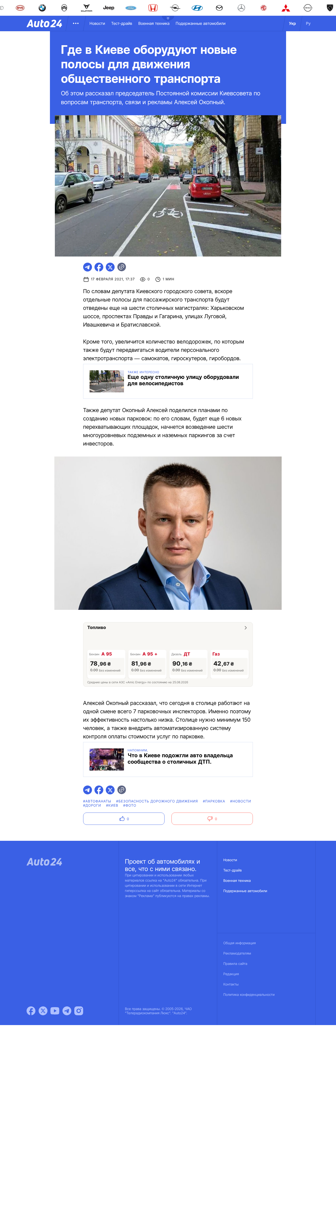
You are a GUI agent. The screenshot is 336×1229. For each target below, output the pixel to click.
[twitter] (110, 267)
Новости (97, 23)
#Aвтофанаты (97, 801)
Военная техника (153, 23)
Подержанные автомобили (201, 23)
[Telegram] (66, 1010)
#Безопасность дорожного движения (157, 801)
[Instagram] (78, 1010)
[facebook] (98, 267)
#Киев (112, 805)
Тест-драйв (121, 23)
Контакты (231, 984)
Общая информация (239, 943)
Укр (292, 23)
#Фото (129, 805)
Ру (308, 23)
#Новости (240, 801)
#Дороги (92, 805)
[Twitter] (43, 1010)
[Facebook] (31, 1010)
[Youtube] (54, 1010)
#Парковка (214, 801)
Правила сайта (235, 964)
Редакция (231, 974)
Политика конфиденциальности (249, 995)
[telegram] (87, 267)
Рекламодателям (237, 953)
